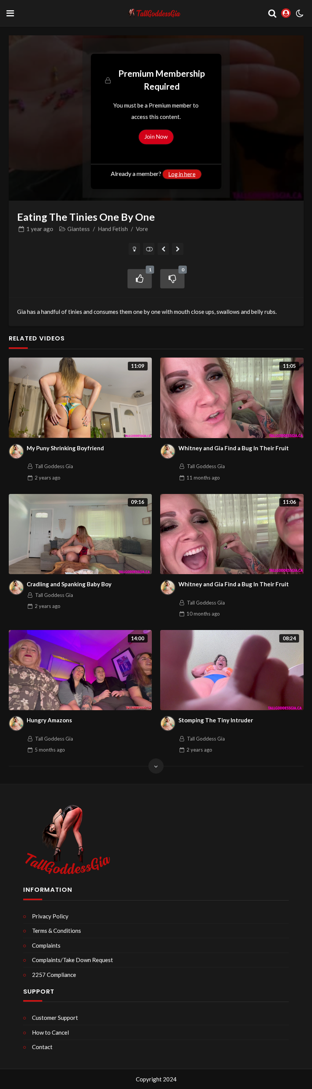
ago (39, 228)
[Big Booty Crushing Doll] (178, 249)
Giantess (78, 228)
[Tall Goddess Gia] (16, 451)
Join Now (155, 136)
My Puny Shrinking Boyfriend (65, 448)
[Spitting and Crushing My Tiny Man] (163, 249)
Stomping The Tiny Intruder (215, 720)
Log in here (182, 174)
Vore (142, 228)
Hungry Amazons (49, 720)
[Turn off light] (134, 249)
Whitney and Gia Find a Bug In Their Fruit (233, 448)
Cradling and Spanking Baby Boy (69, 584)
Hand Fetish (113, 228)
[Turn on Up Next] (149, 249)
